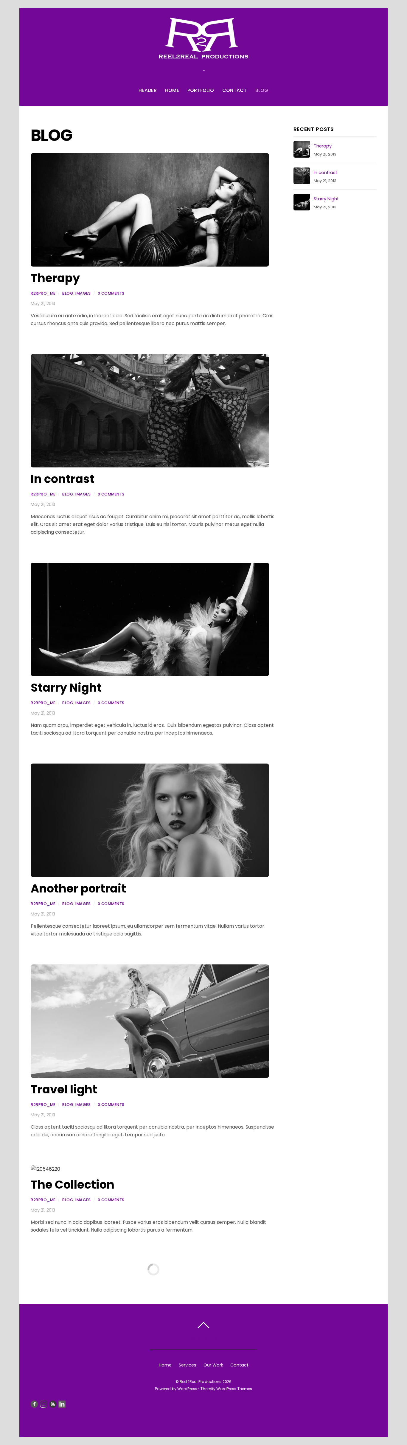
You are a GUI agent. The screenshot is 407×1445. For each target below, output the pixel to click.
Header (147, 90)
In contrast (62, 479)
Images (83, 293)
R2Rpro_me (43, 293)
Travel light (64, 1089)
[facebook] (34, 1404)
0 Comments (111, 293)
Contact (234, 90)
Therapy (55, 278)
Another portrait (78, 888)
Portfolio (200, 90)
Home (172, 90)
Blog (261, 90)
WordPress (187, 1388)
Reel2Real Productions (201, 1381)
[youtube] (52, 1404)
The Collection (72, 1184)
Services (187, 1365)
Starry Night (66, 687)
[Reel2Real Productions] (203, 52)
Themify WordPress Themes (226, 1388)
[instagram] (43, 1404)
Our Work (213, 1365)
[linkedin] (62, 1404)
